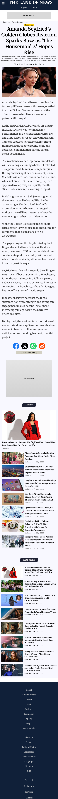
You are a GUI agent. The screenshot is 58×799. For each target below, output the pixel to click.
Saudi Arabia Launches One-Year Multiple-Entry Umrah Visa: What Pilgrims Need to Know (39, 470)
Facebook (29, 780)
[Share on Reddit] (42, 348)
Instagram (29, 786)
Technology (29, 714)
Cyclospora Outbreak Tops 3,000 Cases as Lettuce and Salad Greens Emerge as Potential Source (39, 511)
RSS (29, 771)
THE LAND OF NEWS (31, 3)
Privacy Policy (29, 756)
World (29, 699)
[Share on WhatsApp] (33, 348)
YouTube (29, 792)
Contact (29, 742)
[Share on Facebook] (16, 348)
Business (29, 709)
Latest (29, 690)
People (29, 723)
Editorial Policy (29, 747)
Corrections (29, 752)
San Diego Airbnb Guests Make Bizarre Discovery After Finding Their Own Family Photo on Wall (39, 497)
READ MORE (29, 560)
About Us (29, 737)
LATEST (29, 405)
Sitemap (29, 766)
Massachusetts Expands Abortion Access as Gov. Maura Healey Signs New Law (40, 456)
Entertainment (29, 695)
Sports (29, 719)
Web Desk (18, 64)
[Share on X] (25, 348)
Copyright (29, 761)
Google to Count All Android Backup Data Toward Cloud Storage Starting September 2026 (40, 483)
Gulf (29, 704)
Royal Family (29, 728)
